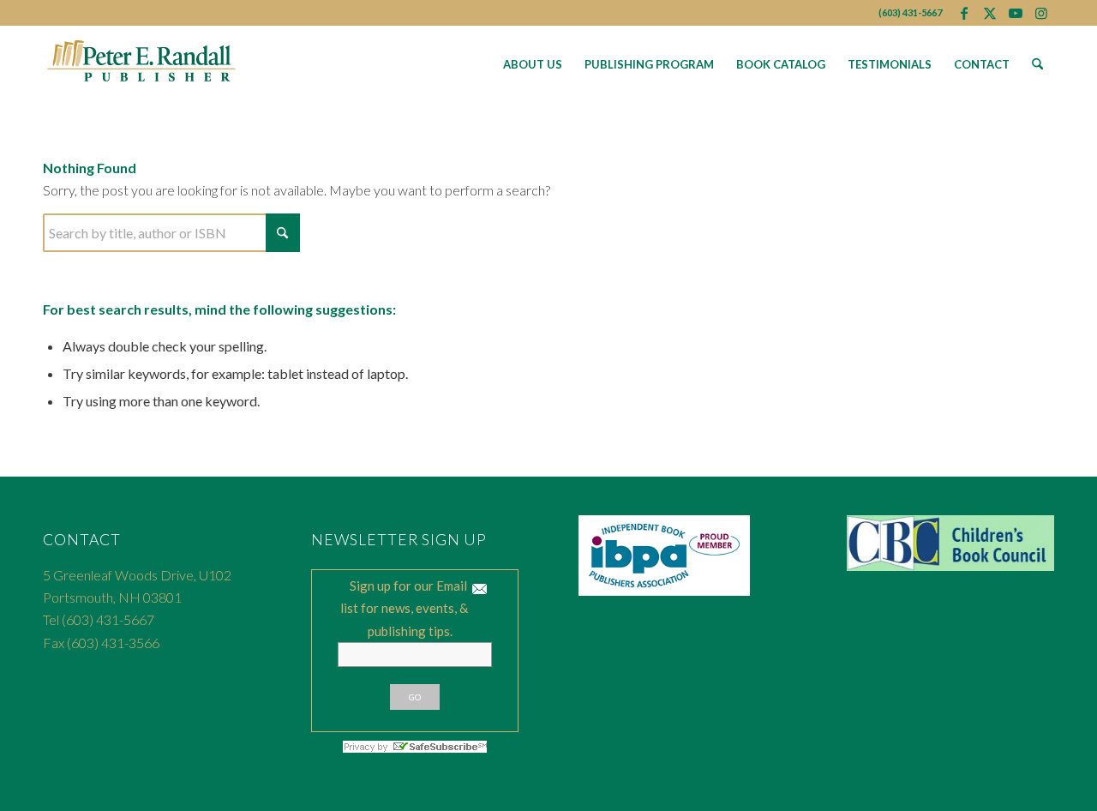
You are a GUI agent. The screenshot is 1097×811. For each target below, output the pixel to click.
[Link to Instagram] (1041, 13)
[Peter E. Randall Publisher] (142, 64)
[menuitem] (532, 64)
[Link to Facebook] (963, 13)
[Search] (1037, 64)
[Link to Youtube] (1015, 13)
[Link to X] (989, 13)
